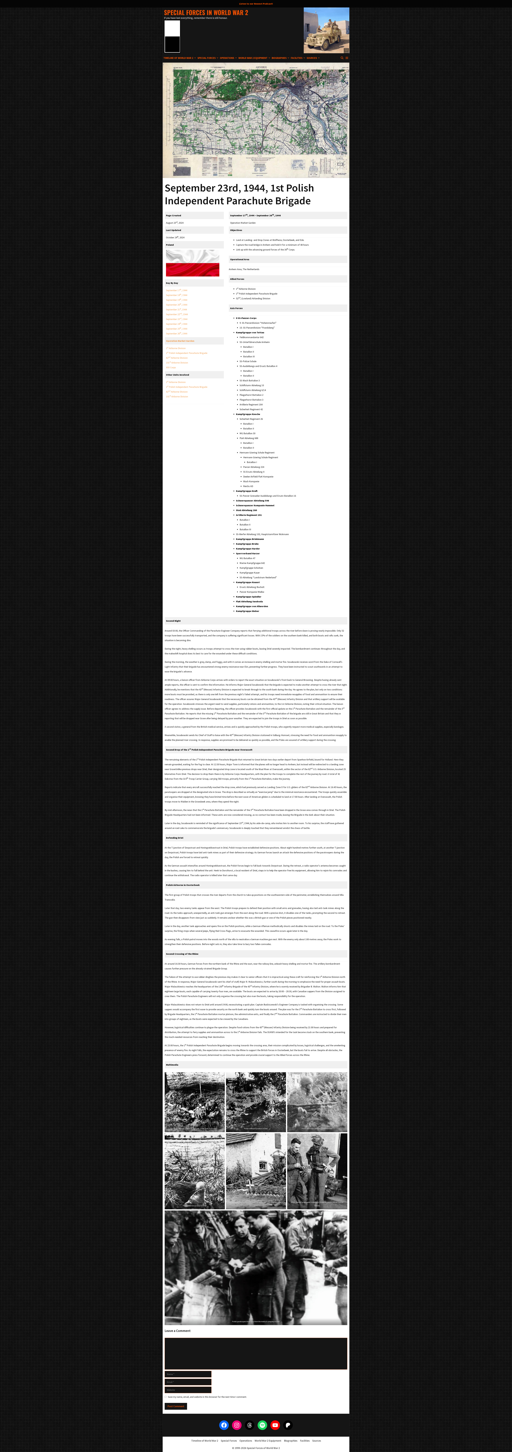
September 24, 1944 (176, 323)
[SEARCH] (342, 58)
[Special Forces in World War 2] (172, 36)
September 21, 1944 (176, 309)
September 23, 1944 (176, 319)
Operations (227, 58)
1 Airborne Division (176, 348)
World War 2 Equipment (252, 58)
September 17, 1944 (176, 290)
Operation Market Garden (180, 340)
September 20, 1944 (176, 304)
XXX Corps (171, 367)
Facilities (296, 58)
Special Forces (206, 58)
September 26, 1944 (176, 333)
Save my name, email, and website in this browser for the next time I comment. (207, 1396)
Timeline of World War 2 (178, 58)
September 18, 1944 (176, 295)
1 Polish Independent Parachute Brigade (186, 353)
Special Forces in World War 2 (206, 12)
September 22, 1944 (177, 314)
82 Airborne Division (177, 357)
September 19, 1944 (176, 299)
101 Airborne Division (177, 362)
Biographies (279, 58)
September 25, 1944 (176, 328)
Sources (312, 58)
